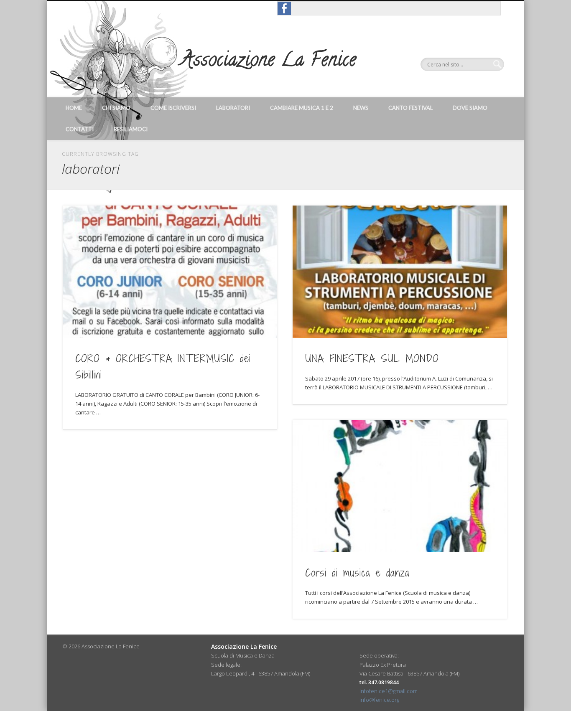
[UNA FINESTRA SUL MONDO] (400, 272)
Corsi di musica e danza (357, 572)
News (360, 107)
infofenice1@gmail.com (388, 691)
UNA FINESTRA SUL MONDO (372, 358)
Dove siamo (470, 107)
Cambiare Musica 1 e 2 (301, 107)
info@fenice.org (379, 699)
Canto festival (410, 107)
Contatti (80, 129)
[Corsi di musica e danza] (400, 486)
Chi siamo (116, 107)
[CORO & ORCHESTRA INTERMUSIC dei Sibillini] (170, 272)
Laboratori (233, 107)
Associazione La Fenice (269, 61)
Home (74, 107)
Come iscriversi (173, 107)
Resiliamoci (131, 129)
